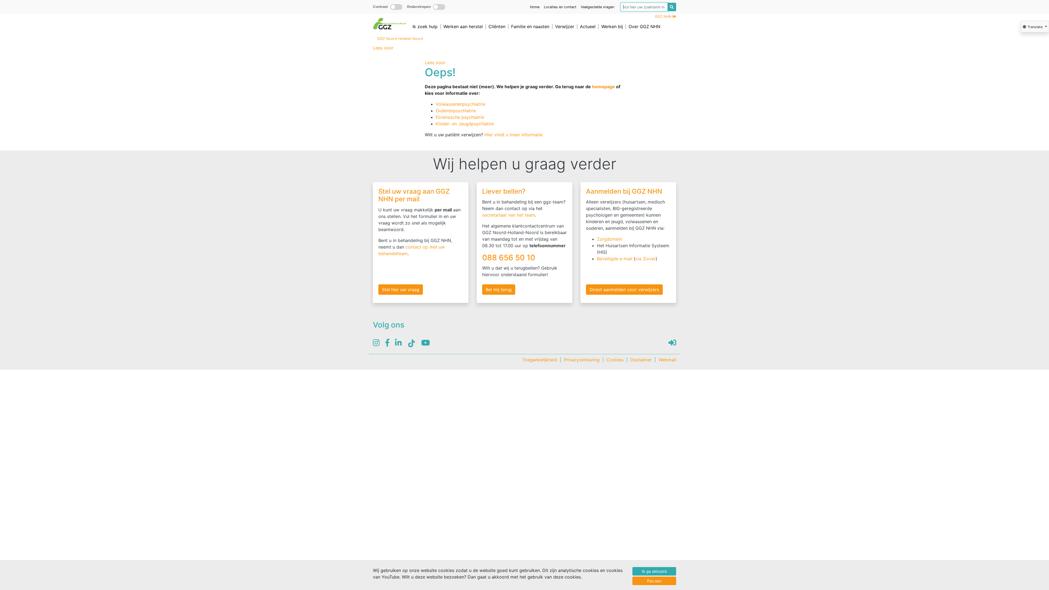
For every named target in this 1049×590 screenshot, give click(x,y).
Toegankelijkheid (539, 359)
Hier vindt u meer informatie (513, 134)
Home (535, 7)
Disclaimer (641, 359)
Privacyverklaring (582, 359)
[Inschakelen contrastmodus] (396, 7)
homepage (603, 86)
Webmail (667, 359)
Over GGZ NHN (644, 26)
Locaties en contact (560, 7)
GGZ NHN (664, 16)
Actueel (588, 26)
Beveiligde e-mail (614, 258)
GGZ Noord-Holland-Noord (400, 39)
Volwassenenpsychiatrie (460, 104)
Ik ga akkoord (654, 571)
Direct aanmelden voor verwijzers (624, 289)
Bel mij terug (499, 289)
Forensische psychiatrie (460, 117)
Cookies (614, 359)
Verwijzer (564, 26)
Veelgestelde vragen (597, 7)
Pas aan (654, 581)
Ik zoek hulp (425, 26)
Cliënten (496, 26)
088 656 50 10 (509, 257)
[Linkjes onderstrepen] (439, 7)
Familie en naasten (530, 26)
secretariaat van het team (508, 215)
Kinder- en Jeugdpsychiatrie (465, 123)
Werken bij (612, 26)
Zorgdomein (609, 239)
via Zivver (645, 258)
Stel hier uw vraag (400, 289)
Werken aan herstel (463, 26)
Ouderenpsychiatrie (456, 110)
